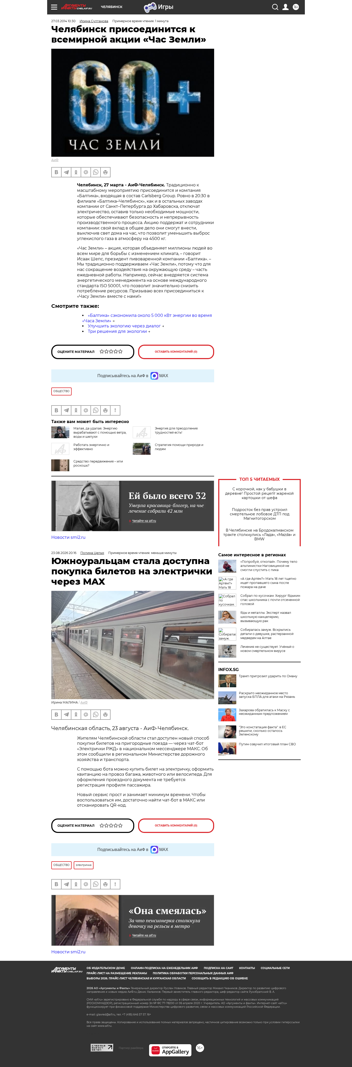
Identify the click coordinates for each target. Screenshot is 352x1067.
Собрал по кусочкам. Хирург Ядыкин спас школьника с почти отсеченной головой (270, 600)
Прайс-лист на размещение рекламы (117, 973)
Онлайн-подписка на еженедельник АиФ (164, 968)
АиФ (54, 160)
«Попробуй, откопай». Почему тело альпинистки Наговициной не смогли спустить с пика (268, 566)
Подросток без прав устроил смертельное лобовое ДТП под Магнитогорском (259, 514)
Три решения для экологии (117, 331)
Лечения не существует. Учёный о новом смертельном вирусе (267, 649)
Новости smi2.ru (68, 537)
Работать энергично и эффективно (91, 447)
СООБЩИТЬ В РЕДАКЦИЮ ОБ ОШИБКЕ (220, 978)
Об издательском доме (106, 968)
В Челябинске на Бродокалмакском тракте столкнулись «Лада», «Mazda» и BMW (259, 534)
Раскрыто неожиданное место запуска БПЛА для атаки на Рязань (267, 695)
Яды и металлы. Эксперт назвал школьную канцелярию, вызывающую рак (265, 617)
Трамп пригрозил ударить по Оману (268, 676)
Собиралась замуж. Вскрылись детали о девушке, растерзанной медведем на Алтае (267, 634)
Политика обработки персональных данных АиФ (193, 973)
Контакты (247, 968)
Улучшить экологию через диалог (124, 326)
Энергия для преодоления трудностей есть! (176, 430)
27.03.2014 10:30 (63, 21)
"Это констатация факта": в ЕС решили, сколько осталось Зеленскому (262, 730)
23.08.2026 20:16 (63, 553)
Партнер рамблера (131, 1047)
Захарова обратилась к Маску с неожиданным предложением (264, 712)
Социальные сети (275, 968)
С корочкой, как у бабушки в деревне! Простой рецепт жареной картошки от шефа (259, 493)
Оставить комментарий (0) (176, 351)
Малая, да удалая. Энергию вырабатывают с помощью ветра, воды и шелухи (100, 432)
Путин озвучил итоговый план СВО (267, 744)
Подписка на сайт (218, 968)
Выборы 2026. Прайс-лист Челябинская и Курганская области (136, 978)
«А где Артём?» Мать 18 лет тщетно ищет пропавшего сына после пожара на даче (268, 583)
